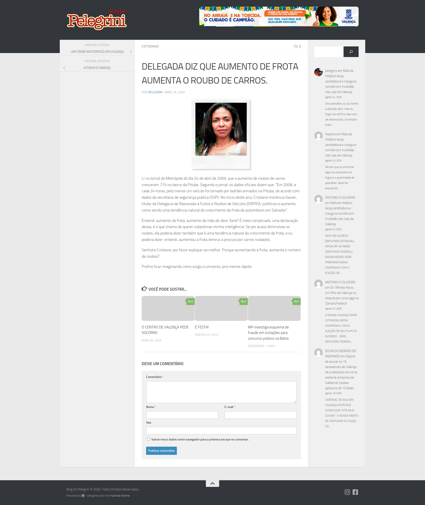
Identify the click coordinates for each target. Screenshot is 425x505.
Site (148, 423)
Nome (151, 407)
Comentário (154, 377)
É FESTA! (202, 327)
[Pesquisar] (351, 51)
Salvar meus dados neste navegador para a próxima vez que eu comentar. (200, 439)
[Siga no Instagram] (347, 492)
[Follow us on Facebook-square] (355, 492)
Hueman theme (120, 495)
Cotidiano (150, 46)
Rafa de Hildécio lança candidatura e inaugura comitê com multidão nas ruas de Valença (340, 81)
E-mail (229, 407)
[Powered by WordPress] (83, 495)
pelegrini (155, 92)
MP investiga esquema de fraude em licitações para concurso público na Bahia (268, 333)
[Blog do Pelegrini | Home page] (96, 20)
